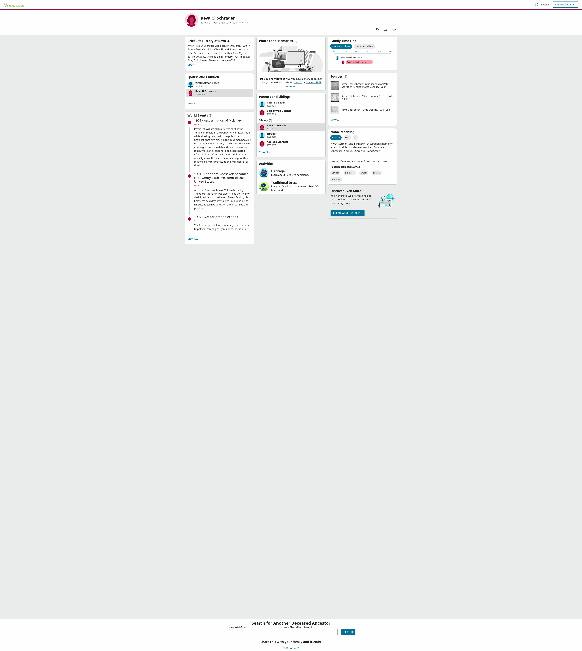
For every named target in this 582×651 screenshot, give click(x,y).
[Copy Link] (394, 30)
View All (193, 103)
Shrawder (336, 179)
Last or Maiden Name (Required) (298, 627)
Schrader (336, 137)
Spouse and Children (341, 46)
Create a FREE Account (347, 213)
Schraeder (349, 173)
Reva (347, 137)
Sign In (545, 4)
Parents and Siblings (365, 46)
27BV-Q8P (243, 22)
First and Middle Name (236, 627)
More (191, 65)
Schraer (335, 173)
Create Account (565, 4)
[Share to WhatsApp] (377, 30)
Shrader (376, 173)
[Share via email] (386, 30)
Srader (364, 173)
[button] (219, 84)
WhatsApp (292, 648)
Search (348, 632)
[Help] (537, 5)
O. (355, 137)
